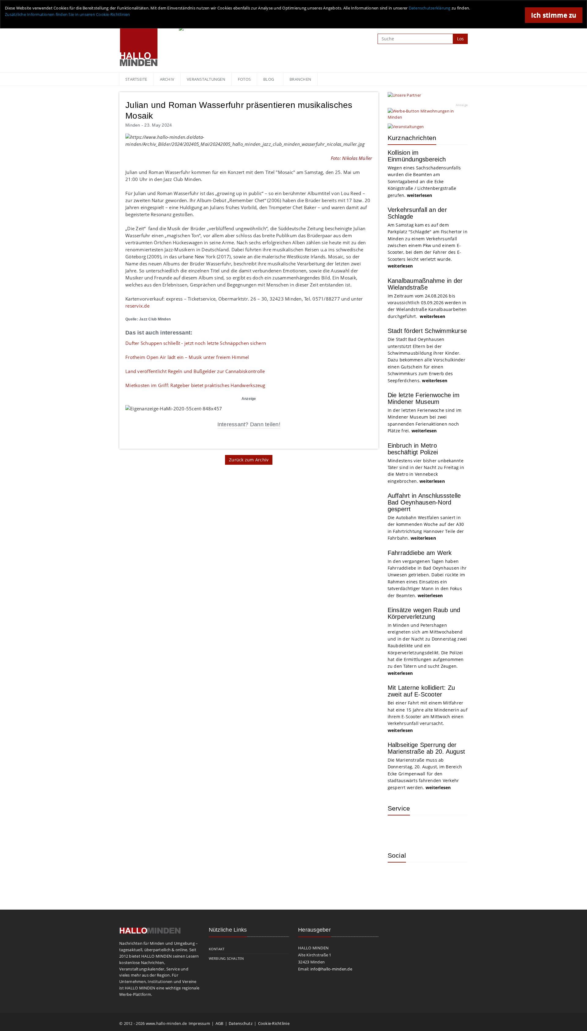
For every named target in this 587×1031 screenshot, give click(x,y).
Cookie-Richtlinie (274, 1023)
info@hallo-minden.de (331, 969)
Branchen (300, 79)
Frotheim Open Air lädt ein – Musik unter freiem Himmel (187, 357)
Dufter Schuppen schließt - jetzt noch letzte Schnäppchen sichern (195, 343)
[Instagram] (397, 876)
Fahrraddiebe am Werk (420, 552)
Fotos (244, 79)
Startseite (136, 79)
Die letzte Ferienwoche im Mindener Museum (424, 398)
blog (268, 79)
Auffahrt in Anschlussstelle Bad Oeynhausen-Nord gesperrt (424, 502)
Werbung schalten (226, 958)
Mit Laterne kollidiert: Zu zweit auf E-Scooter (421, 691)
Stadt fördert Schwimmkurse (427, 330)
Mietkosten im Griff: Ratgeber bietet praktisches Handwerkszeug (195, 385)
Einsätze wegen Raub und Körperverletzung (424, 613)
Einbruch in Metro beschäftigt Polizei (413, 449)
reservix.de (137, 306)
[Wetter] (397, 829)
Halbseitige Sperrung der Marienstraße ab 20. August (426, 748)
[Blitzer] (417, 829)
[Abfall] (436, 829)
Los (460, 39)
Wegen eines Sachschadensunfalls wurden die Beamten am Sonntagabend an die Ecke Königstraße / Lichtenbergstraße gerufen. (424, 181)
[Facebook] (417, 876)
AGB (219, 1023)
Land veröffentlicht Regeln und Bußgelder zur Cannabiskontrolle (195, 371)
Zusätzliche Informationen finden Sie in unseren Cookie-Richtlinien (67, 14)
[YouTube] (436, 876)
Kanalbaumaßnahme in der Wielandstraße (425, 284)
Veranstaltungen (206, 79)
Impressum (199, 1023)
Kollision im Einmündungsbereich (417, 156)
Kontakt (217, 949)
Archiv (167, 79)
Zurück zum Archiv (248, 460)
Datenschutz (241, 1023)
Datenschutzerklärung (430, 8)
